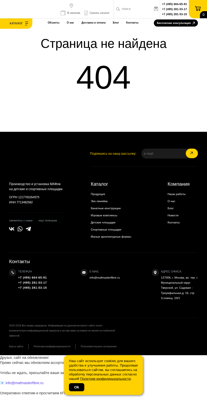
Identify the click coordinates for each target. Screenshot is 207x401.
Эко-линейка (99, 201)
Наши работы (177, 194)
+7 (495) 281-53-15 (174, 14)
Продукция (98, 194)
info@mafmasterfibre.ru (105, 277)
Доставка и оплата (93, 22)
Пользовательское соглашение (99, 346)
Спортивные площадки (106, 229)
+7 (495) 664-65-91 (174, 4)
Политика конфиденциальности (52, 346)
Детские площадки (103, 222)
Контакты (132, 22)
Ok (76, 387)
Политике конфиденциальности (105, 379)
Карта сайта (16, 346)
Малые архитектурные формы (111, 236)
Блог (116, 22)
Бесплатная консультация (174, 23)
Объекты (53, 22)
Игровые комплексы (104, 215)
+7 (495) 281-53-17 (174, 9)
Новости (173, 215)
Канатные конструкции (106, 208)
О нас (70, 22)
